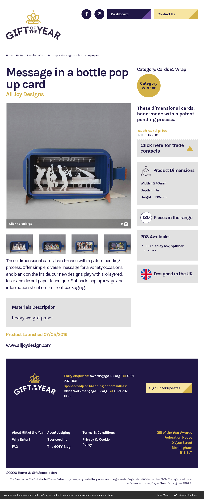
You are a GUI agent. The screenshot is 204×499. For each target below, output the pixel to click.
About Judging (58, 432)
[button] (68, 167)
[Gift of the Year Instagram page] (99, 14)
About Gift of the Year (28, 432)
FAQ (15, 446)
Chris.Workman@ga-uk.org (85, 391)
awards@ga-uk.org (105, 376)
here (110, 495)
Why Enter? (21, 439)
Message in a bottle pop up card (81, 55)
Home (9, 55)
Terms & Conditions (98, 432)
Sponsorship (57, 439)
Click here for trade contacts (162, 148)
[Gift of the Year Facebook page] (86, 14)
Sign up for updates (164, 388)
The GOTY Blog (58, 446)
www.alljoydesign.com (28, 345)
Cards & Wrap (48, 55)
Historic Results (26, 55)
